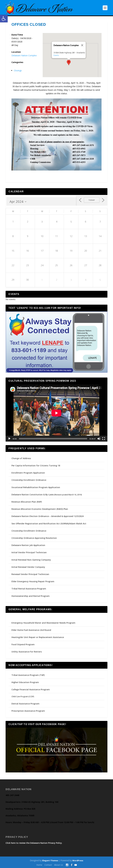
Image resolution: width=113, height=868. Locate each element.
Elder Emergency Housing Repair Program (32, 581)
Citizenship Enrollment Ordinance (28, 480)
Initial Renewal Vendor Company (28, 567)
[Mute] (98, 438)
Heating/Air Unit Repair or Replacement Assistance (37, 637)
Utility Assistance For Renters (26, 651)
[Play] (9, 438)
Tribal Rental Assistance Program (29, 588)
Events (56, 55)
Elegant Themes (50, 860)
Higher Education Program (25, 682)
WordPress (77, 860)
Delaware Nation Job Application (28, 545)
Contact (48, 864)
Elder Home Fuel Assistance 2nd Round (31, 630)
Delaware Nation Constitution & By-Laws (32, 494)
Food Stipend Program (23, 644)
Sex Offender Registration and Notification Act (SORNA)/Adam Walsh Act (48, 523)
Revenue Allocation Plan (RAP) (26, 501)
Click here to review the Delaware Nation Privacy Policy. (34, 842)
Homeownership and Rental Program (30, 596)
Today (91, 200)
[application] (56, 413)
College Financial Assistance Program (30, 689)
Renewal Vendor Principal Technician (30, 574)
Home (39, 864)
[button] (4, 18)
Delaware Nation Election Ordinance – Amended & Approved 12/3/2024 (47, 516)
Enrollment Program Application (28, 472)
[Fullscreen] (103, 438)
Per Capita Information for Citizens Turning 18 (35, 465)
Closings (18, 70)
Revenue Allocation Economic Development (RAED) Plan (39, 509)
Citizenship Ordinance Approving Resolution (34, 538)
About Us (58, 864)
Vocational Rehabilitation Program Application (35, 487)
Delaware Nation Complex (24, 55)
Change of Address (21, 458)
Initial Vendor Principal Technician (29, 552)
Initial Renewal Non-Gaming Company (31, 559)
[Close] (82, 45)
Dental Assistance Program (25, 703)
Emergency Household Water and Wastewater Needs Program (43, 622)
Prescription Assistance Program (28, 710)
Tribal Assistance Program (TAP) (28, 675)
